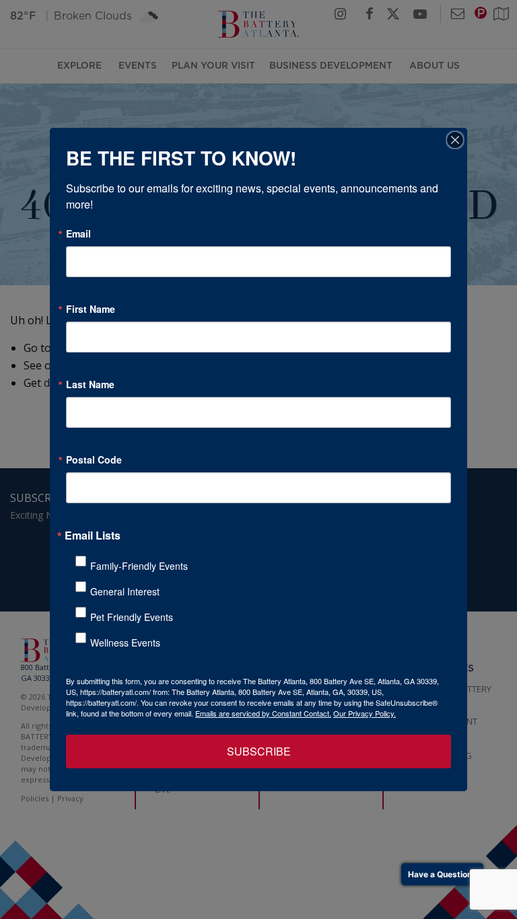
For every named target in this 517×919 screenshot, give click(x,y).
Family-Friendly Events (139, 566)
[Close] (455, 140)
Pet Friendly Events (131, 617)
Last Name (90, 384)
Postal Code (94, 459)
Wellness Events (125, 642)
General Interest (125, 591)
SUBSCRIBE (259, 751)
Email (78, 233)
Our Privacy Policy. (364, 713)
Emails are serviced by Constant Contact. (263, 713)
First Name (90, 309)
